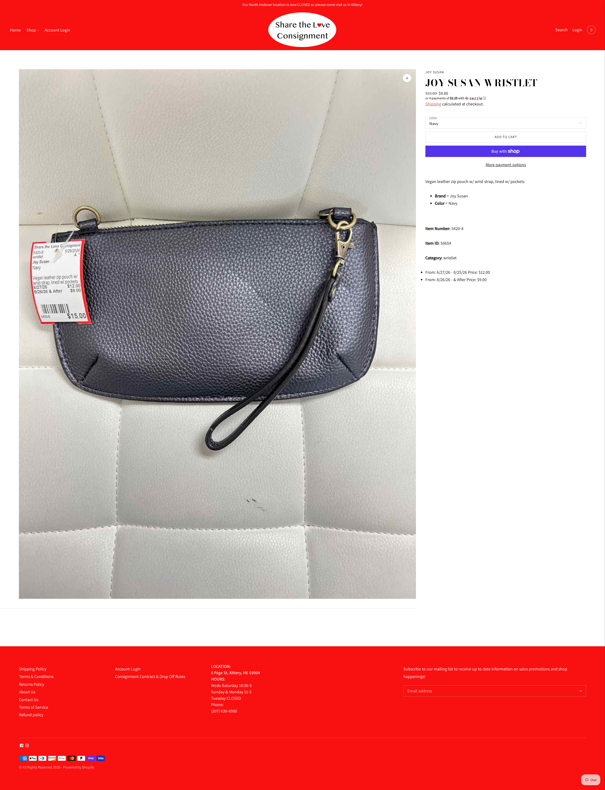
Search (561, 29)
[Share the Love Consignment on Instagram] (27, 745)
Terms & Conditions (36, 676)
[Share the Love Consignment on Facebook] (21, 745)
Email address (419, 685)
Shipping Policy (32, 669)
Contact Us (28, 699)
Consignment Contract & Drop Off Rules (150, 676)
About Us (27, 692)
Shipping (433, 104)
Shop (31, 30)
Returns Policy (31, 684)
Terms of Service (33, 707)
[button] (505, 98)
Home (15, 30)
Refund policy (31, 714)
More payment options (506, 164)
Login (577, 29)
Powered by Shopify (78, 767)
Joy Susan (434, 72)
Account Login (57, 30)
